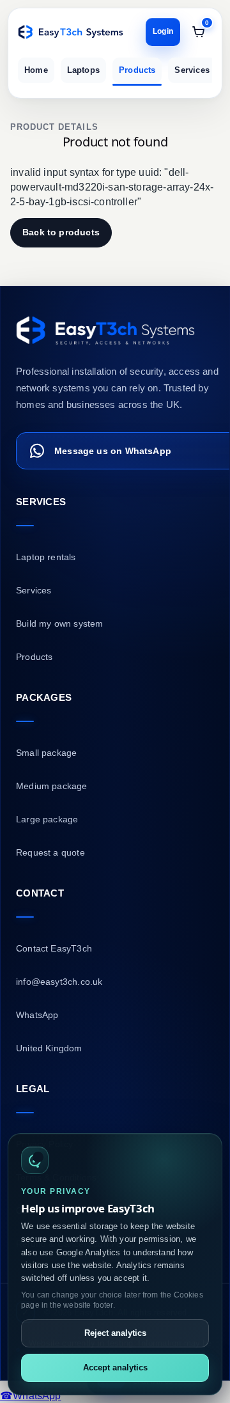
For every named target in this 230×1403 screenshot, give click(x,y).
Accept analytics (115, 1367)
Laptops (83, 70)
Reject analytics (115, 1333)
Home (36, 70)
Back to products (61, 232)
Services (191, 70)
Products (137, 70)
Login (163, 31)
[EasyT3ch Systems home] (70, 32)
